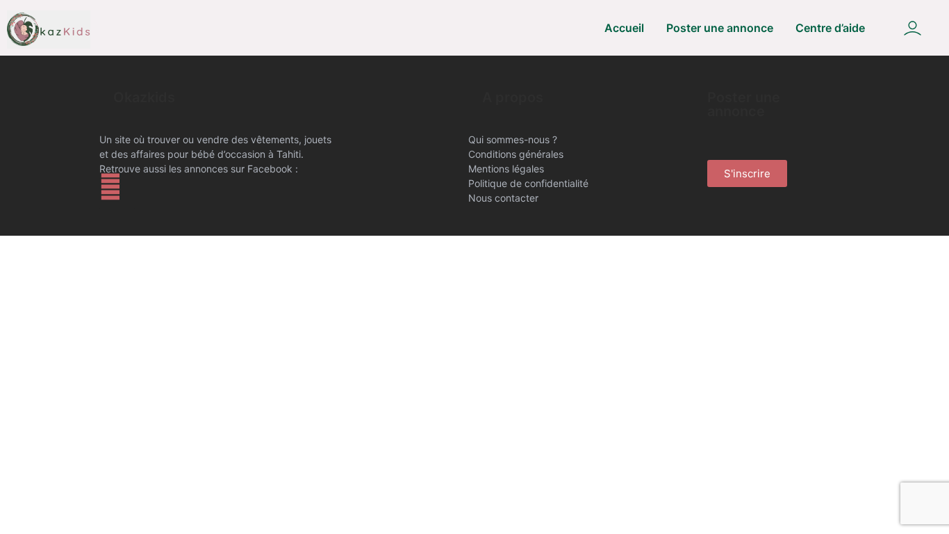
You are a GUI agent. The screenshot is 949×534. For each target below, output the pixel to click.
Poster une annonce (719, 28)
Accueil (624, 28)
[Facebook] (117, 193)
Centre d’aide (830, 28)
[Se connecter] (912, 28)
